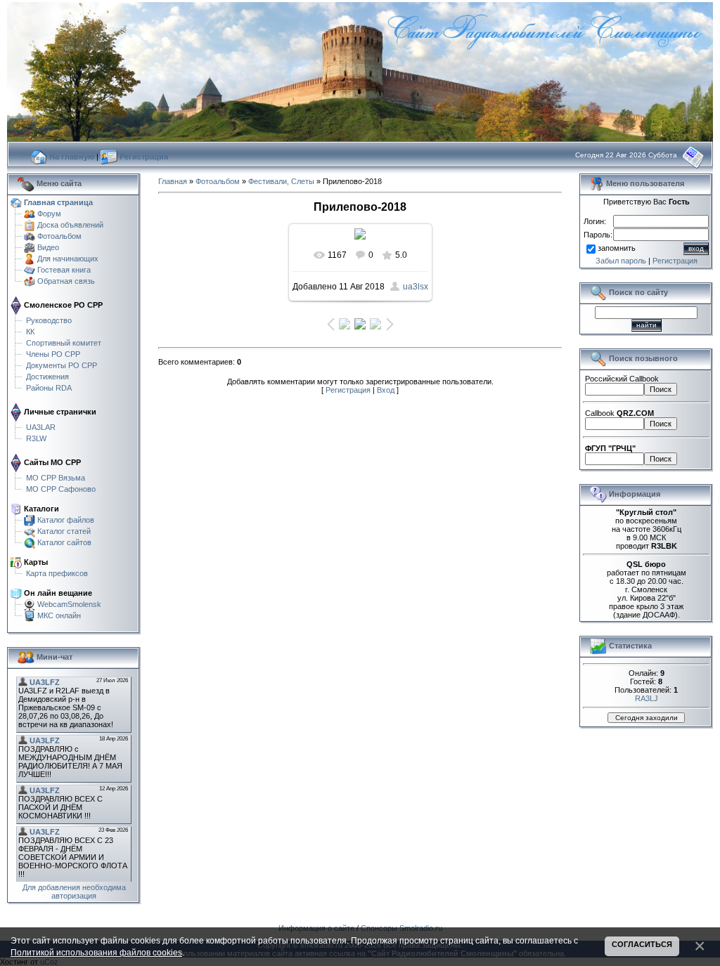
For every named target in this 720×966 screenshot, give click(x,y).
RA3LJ (646, 698)
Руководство (49, 319)
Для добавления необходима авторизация (74, 891)
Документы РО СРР (61, 364)
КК (30, 331)
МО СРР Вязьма (55, 477)
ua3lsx (415, 287)
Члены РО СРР (53, 353)
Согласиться (642, 944)
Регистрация (348, 390)
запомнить (617, 248)
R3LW (36, 437)
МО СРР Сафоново (61, 488)
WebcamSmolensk (69, 603)
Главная (172, 181)
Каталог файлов (65, 519)
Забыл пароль (621, 260)
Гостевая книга (64, 269)
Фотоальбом (59, 235)
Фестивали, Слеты (281, 181)
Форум (49, 213)
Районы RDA (49, 387)
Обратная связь (66, 280)
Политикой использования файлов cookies (96, 952)
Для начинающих (67, 258)
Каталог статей (64, 530)
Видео (48, 246)
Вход (385, 390)
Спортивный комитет (63, 342)
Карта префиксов (57, 572)
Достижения (47, 376)
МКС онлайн (59, 615)
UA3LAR (41, 426)
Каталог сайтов (64, 541)
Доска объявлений (70, 224)
